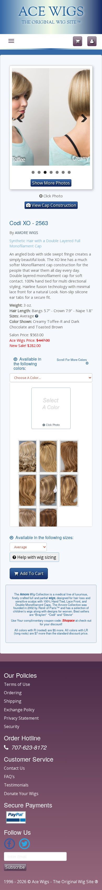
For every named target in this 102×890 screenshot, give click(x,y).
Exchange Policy (19, 710)
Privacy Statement (21, 718)
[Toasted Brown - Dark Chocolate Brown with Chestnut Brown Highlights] (48, 524)
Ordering (13, 693)
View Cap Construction (53, 205)
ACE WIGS (51, 13)
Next (82, 117)
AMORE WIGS (26, 232)
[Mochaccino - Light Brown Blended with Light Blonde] (48, 490)
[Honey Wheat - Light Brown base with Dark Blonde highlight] (69, 456)
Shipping (12, 701)
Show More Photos (51, 183)
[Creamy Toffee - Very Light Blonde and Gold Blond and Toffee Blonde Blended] (27, 456)
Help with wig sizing (36, 557)
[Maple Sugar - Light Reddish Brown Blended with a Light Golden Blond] (27, 490)
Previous (20, 117)
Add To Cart (30, 573)
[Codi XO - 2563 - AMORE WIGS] (51, 117)
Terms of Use (17, 684)
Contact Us (14, 768)
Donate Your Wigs (21, 793)
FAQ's (9, 776)
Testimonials (16, 785)
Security (11, 726)
